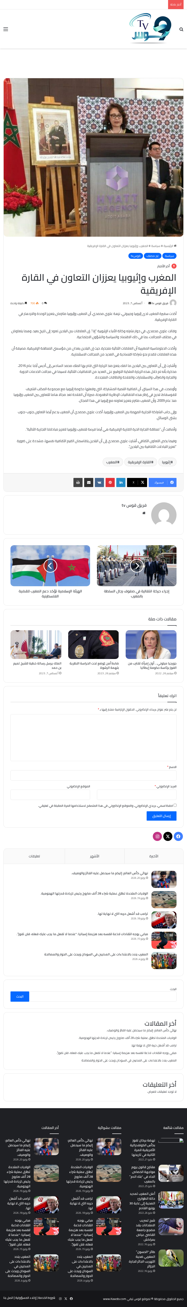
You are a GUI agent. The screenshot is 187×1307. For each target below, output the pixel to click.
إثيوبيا (166, 462)
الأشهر (94, 856)
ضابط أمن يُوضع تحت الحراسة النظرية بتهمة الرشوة (94, 665)
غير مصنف (152, 256)
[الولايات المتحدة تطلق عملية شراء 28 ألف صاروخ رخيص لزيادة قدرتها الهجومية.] (164, 899)
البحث (173, 989)
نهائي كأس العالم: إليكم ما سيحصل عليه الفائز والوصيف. (109, 873)
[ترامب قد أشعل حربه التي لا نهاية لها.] (164, 919)
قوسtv (135, 256)
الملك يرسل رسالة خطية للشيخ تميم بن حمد (37, 665)
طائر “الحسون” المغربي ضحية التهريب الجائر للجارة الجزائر (142, 1259)
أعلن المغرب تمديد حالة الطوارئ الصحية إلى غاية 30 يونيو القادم (142, 1201)
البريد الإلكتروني (166, 786)
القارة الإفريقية (139, 462)
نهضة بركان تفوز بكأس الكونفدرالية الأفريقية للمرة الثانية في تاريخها (142, 1147)
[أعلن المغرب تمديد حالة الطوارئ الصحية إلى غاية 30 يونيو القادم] (171, 1199)
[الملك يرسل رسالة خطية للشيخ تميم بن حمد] (35, 644)
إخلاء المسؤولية (25, 1297)
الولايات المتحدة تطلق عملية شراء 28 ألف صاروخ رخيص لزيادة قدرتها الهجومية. (94, 893)
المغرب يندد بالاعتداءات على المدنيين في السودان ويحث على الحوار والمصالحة (96, 954)
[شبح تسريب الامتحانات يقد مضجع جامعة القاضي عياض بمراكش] (171, 1226)
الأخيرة (153, 856)
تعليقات (34, 856)
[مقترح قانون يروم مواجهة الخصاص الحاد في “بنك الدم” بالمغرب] (171, 1173)
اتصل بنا (8, 1297)
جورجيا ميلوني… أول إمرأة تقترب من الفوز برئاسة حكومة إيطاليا (152, 665)
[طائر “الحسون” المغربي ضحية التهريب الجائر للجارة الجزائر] (171, 1258)
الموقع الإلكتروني (78, 786)
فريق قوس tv (160, 303)
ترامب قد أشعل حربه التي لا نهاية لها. (122, 914)
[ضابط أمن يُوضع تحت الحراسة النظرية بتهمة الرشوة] (93, 644)
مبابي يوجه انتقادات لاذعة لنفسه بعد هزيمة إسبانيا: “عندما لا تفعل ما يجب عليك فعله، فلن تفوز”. (82, 934)
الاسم (172, 767)
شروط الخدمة (46, 1297)
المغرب (111, 462)
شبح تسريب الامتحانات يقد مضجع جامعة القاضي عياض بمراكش (145, 1229)
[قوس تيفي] (150, 29)
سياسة (155, 246)
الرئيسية (169, 246)
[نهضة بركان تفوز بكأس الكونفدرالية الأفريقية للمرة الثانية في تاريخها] (171, 1146)
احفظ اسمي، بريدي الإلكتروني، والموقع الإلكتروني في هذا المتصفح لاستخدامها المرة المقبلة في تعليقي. (105, 805)
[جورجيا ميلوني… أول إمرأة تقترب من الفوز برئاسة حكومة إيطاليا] (151, 644)
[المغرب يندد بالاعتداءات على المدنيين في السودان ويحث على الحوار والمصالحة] (164, 960)
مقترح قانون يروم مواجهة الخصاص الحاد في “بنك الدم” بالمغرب (142, 1174)
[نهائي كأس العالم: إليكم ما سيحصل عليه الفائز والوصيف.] (164, 879)
